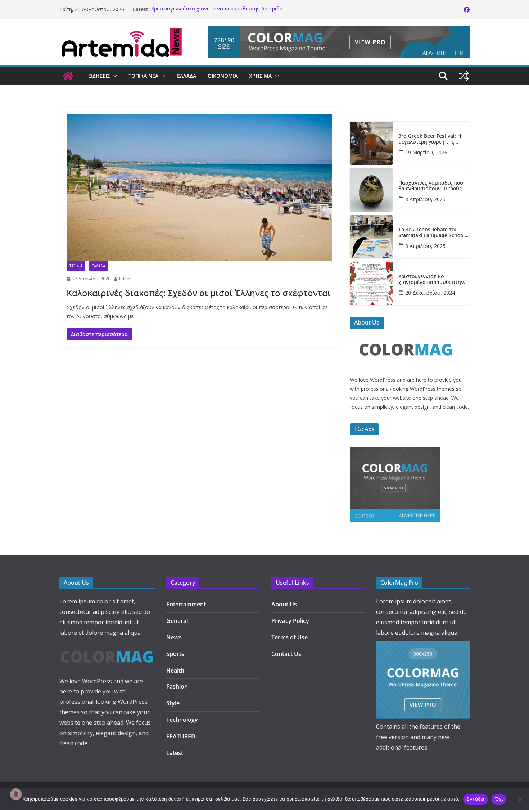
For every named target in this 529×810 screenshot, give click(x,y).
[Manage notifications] (16, 794)
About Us (284, 604)
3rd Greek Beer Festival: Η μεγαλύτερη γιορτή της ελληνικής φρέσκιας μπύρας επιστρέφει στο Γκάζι (432, 139)
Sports (175, 654)
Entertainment (186, 604)
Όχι (499, 799)
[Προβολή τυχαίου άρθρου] (464, 76)
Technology (182, 720)
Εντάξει (475, 799)
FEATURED (180, 736)
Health (175, 670)
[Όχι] (520, 799)
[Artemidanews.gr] (68, 76)
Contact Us (286, 654)
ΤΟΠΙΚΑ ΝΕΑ (143, 75)
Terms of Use (289, 637)
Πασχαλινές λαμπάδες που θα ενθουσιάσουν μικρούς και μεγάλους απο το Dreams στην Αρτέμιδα (433, 186)
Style (173, 703)
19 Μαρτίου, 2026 (426, 152)
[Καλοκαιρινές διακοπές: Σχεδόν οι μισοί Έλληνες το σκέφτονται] (199, 187)
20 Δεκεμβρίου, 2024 (430, 292)
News (174, 637)
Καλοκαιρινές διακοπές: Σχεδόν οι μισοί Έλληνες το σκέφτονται (199, 293)
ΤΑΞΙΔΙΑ (75, 265)
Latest (174, 753)
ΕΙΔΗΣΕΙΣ (99, 75)
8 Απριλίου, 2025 (425, 199)
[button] (113, 76)
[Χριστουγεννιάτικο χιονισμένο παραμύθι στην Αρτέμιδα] (371, 283)
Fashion (177, 687)
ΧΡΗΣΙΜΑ (260, 75)
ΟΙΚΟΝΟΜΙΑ (223, 75)
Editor (125, 279)
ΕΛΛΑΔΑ (186, 75)
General (177, 621)
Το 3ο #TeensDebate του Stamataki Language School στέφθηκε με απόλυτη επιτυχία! (431, 233)
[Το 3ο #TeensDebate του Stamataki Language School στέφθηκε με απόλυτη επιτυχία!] (371, 236)
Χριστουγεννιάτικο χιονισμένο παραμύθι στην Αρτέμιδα (216, 9)
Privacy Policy (290, 621)
